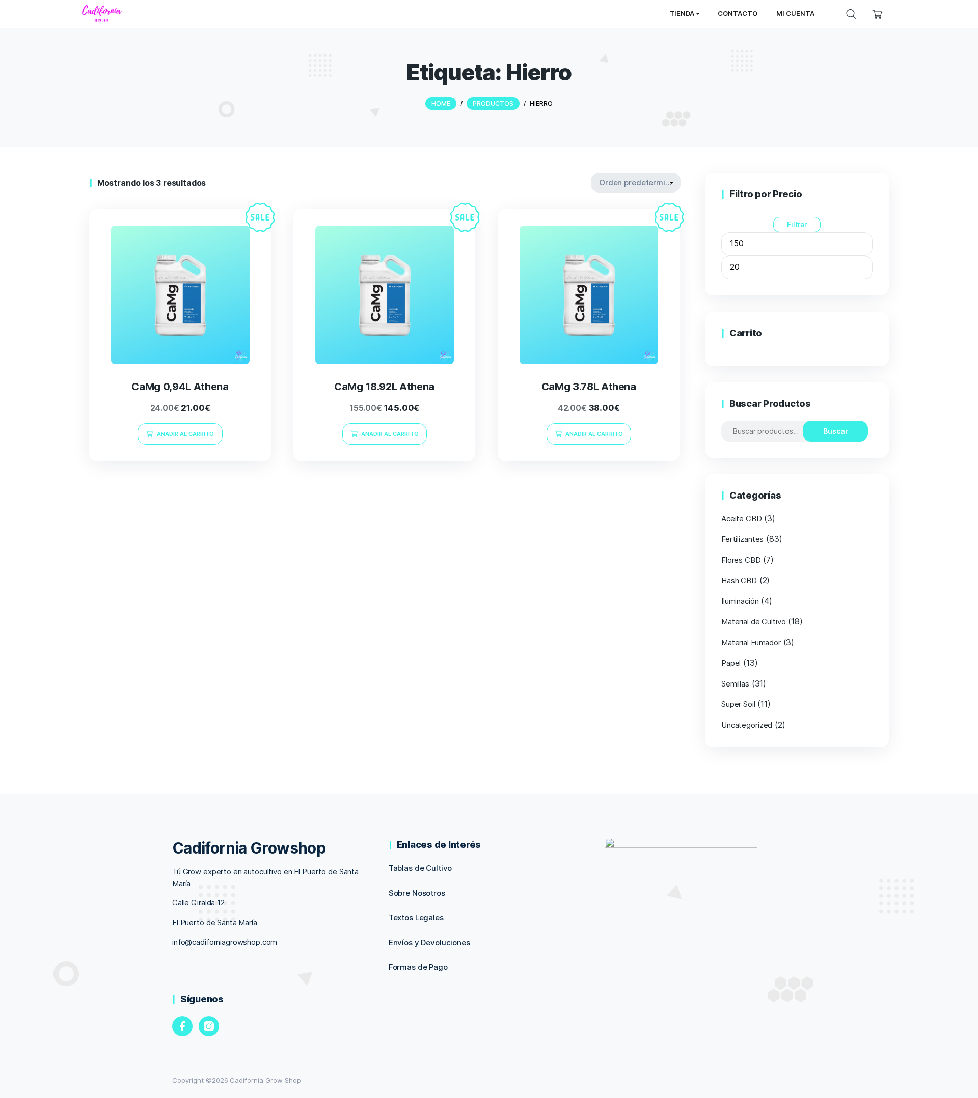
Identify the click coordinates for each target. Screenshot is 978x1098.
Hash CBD (739, 580)
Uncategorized (746, 725)
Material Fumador (751, 642)
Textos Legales (416, 917)
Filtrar (797, 224)
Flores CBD (741, 560)
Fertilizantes (742, 539)
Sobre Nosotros (417, 893)
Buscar (835, 431)
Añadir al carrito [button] (185, 433)
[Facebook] (182, 1026)
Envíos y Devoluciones (429, 942)
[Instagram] (209, 1026)
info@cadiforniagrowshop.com (224, 942)
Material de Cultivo (753, 621)
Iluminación (740, 601)
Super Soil (738, 704)
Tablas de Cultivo (420, 868)
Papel (731, 663)
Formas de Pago (418, 967)
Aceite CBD (741, 519)
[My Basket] (877, 13)
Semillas (735, 684)
